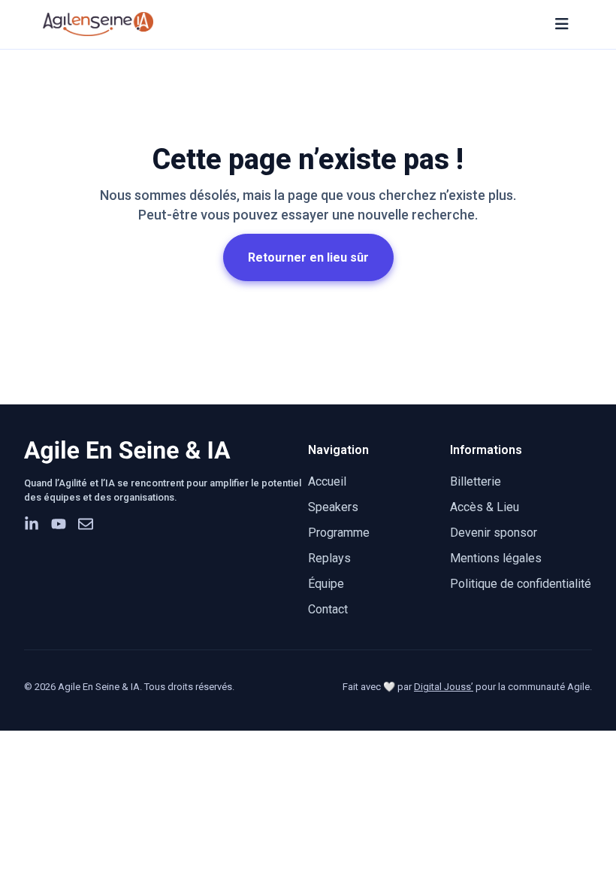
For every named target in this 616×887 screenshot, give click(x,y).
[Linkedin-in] (31, 523)
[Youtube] (58, 523)
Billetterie (475, 481)
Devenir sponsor (493, 532)
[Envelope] (85, 523)
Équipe (326, 584)
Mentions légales (496, 558)
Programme (339, 532)
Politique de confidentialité (520, 584)
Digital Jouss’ (443, 686)
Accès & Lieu (484, 507)
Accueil (327, 481)
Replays (329, 558)
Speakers (333, 507)
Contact (328, 609)
